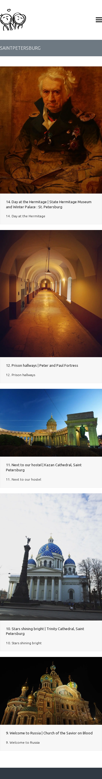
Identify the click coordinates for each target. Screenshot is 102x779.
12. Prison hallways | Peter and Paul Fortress (42, 365)
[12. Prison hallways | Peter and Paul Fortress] (51, 293)
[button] (99, 19)
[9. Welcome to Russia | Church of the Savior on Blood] (51, 690)
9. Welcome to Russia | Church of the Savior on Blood (49, 733)
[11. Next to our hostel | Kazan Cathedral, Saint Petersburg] (51, 422)
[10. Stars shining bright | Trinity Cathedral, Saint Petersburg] (51, 556)
